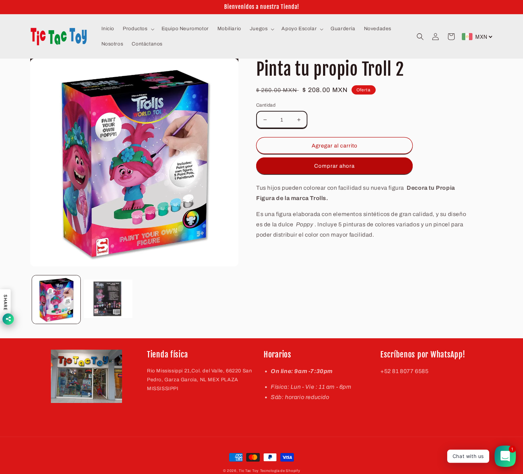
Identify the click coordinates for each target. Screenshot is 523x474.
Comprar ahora (334, 166)
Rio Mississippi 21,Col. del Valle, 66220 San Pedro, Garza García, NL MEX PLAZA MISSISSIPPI (199, 379)
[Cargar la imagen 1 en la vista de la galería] (56, 299)
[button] (137, 28)
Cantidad (265, 105)
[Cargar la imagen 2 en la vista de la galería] (108, 299)
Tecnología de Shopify (280, 471)
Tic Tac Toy (249, 471)
